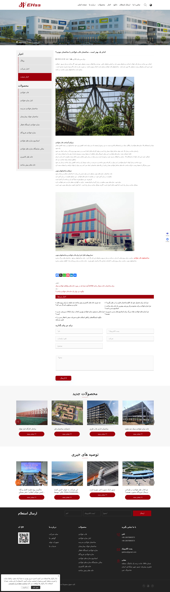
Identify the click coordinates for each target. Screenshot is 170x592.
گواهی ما (52, 538)
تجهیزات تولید (54, 542)
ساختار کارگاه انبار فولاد (27, 429)
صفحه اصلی (82, 5)
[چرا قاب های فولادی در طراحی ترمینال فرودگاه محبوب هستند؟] (138, 473)
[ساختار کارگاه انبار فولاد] (32, 413)
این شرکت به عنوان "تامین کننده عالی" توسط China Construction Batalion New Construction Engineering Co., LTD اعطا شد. (66, 491)
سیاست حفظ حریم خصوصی (17, 583)
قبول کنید (35, 587)
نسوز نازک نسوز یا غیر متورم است (102, 490)
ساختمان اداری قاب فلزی (99, 429)
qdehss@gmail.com (129, 552)
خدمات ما (52, 546)
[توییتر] (144, 586)
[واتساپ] (152, 586)
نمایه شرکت (53, 534)
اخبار (109, 5)
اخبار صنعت (37, 42)
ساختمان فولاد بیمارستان (29, 117)
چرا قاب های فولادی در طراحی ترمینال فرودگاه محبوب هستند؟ (136, 491)
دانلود (115, 5)
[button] (18, 422)
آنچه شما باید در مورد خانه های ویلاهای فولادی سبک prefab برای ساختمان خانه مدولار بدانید (84, 286)
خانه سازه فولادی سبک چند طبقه (137, 429)
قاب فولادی (24, 92)
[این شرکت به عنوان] (67, 473)
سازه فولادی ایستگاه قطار (30, 125)
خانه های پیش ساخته (27, 165)
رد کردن (25, 587)
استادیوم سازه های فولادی (29, 141)
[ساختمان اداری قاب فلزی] (102, 413)
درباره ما (92, 5)
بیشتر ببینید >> (31, 434)
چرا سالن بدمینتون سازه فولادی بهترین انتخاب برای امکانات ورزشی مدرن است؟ (79, 313)
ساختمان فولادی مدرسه (29, 109)
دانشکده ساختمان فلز (62, 429)
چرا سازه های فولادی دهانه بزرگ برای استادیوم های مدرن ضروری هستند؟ (127, 313)
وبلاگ (22, 61)
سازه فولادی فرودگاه (28, 133)
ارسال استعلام (125, 5)
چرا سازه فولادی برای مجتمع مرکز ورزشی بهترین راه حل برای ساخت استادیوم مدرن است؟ (128, 307)
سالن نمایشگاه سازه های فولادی (32, 149)
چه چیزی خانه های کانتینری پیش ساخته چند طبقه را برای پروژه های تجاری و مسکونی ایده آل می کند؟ (78, 304)
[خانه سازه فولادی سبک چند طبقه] (138, 413)
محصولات (101, 5)
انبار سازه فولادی (26, 100)
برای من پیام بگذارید (78, 59)
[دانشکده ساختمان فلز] (67, 413)
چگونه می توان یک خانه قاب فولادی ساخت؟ (69, 291)
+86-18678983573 (128, 537)
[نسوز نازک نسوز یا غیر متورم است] (102, 473)
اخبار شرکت (24, 69)
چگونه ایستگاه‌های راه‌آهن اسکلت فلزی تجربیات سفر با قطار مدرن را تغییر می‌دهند (78, 319)
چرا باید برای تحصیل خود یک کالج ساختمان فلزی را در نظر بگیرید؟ (127, 302)
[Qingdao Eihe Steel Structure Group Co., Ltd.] (30, 3)
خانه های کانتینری (26, 157)
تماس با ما (136, 5)
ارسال (63, 378)
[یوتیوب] (148, 586)
